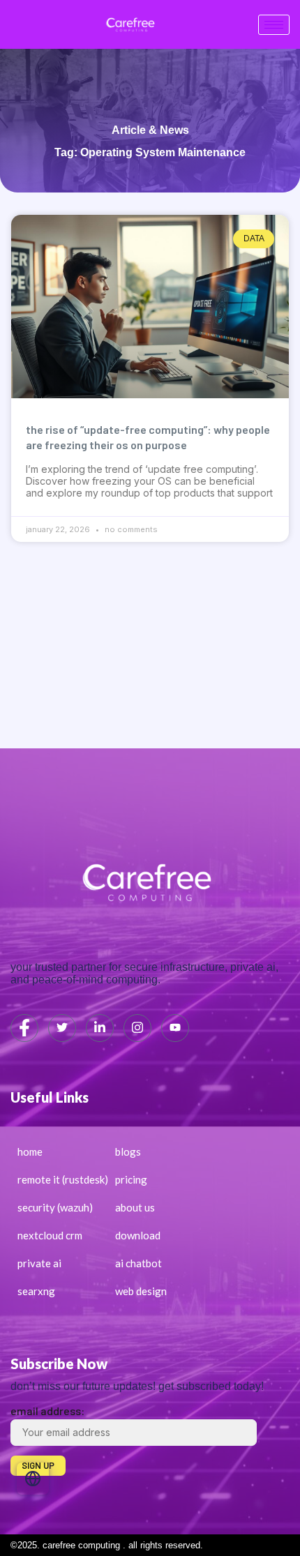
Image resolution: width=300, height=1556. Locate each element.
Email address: (47, 1410)
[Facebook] (24, 1028)
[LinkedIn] (100, 1028)
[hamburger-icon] (274, 25)
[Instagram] (137, 1028)
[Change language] (33, 1479)
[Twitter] (62, 1028)
